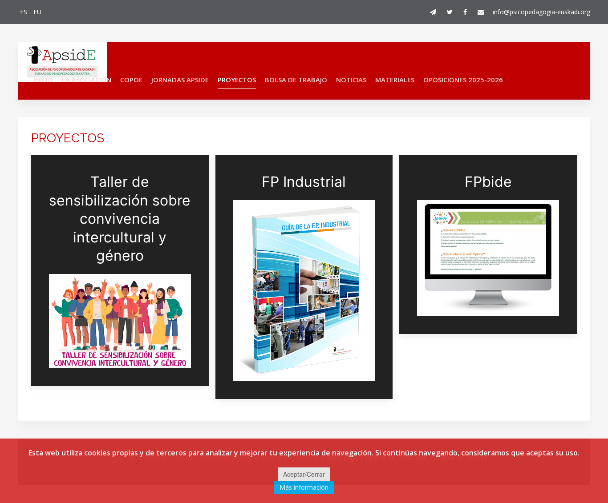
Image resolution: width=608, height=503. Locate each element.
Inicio (43, 79)
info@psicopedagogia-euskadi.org (541, 12)
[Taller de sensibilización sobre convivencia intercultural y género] (120, 270)
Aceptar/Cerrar (304, 474)
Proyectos (237, 79)
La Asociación (86, 79)
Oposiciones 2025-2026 (463, 79)
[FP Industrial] (304, 277)
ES (24, 12)
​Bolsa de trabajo (296, 79)
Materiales (394, 79)
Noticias (351, 79)
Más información (304, 487)
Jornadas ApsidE (180, 79)
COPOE (131, 79)
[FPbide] (488, 244)
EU (37, 12)
